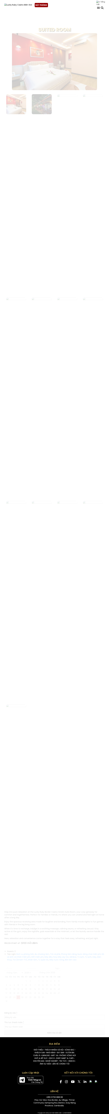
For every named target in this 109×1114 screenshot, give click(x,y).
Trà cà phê (55, 954)
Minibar (73, 957)
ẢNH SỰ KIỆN (45, 1063)
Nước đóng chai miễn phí (89, 954)
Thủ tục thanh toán (14, 1022)
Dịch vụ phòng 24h (25, 954)
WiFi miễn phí (37, 957)
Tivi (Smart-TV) (20, 959)
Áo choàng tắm (42, 954)
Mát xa (54, 1055)
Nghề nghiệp (52, 1061)
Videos (71, 1061)
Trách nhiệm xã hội (54, 1049)
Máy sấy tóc (63, 957)
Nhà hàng (50, 1052)
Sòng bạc (69, 1049)
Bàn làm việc (71, 959)
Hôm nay (31, 968)
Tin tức (63, 1061)
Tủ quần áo (43, 959)
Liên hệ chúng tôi (60, 1063)
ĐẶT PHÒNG (41, 5)
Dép (94, 957)
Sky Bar (60, 1052)
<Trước (9, 968)
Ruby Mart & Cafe (65, 1058)
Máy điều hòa (50, 957)
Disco (52, 1058)
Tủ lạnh (80, 957)
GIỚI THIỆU (38, 1049)
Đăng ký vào (10, 1013)
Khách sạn (40, 1052)
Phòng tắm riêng (69, 954)
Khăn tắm (32, 959)
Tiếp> (57, 968)
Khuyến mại (38, 1061)
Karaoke (46, 1055)
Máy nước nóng (56, 959)
